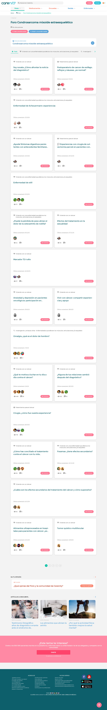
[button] (17, 9)
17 (22, 358)
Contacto (37, 686)
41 (16, 89)
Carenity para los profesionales (42, 687)
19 (66, 396)
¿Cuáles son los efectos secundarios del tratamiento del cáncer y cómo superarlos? (52, 490)
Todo (15, 51)
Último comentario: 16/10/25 (21, 271)
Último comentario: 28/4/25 (65, 309)
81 (16, 550)
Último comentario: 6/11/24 (21, 501)
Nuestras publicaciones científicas (20, 687)
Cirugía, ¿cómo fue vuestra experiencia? (32, 413)
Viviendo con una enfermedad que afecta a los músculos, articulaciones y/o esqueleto (50, 51)
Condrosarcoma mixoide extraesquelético (33, 43)
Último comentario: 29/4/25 (21, 309)
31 (16, 127)
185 (17, 358)
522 (61, 396)
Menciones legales (39, 682)
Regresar (14, 18)
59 (60, 473)
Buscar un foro (58, 679)
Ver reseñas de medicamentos (62, 682)
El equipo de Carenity (17, 680)
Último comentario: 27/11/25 (65, 232)
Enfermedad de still (22, 182)
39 (60, 243)
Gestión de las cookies (40, 684)
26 (23, 396)
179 (17, 435)
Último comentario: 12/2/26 (21, 156)
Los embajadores (16, 682)
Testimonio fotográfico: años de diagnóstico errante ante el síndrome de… (25, 625)
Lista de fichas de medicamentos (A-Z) (64, 686)
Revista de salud (59, 677)
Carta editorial (38, 679)
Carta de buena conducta (41, 680)
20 (17, 166)
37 (16, 281)
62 (16, 511)
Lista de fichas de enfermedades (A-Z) (64, 684)
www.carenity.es (41, 694)
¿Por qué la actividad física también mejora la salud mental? (81, 625)
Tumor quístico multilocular (70, 528)
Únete (89, 3)
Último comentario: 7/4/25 (21, 348)
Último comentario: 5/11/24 (21, 540)
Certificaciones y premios (41, 677)
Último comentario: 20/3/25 (65, 386)
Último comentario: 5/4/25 (21, 386)
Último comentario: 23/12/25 (65, 156)
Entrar (97, 3)
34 (60, 319)
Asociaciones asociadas (18, 683)
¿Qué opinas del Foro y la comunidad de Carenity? (38, 586)
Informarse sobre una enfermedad (63, 680)
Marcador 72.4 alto (22, 259)
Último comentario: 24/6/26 (21, 79)
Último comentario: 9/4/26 (65, 79)
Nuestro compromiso (17, 689)
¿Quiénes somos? (16, 677)
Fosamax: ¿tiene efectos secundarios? (75, 451)
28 (16, 319)
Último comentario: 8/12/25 (21, 232)
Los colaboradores (16, 684)
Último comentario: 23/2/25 (21, 463)
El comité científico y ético (18, 686)
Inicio (12, 13)
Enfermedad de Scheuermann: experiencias (34, 106)
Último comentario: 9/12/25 (21, 194)
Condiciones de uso (40, 683)
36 (16, 473)
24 (16, 243)
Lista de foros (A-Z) (59, 683)
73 (16, 204)
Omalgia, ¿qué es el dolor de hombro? (31, 336)
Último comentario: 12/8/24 (65, 540)
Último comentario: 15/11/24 (65, 463)
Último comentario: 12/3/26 (21, 117)
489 (17, 396)
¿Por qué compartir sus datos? (19, 679)
